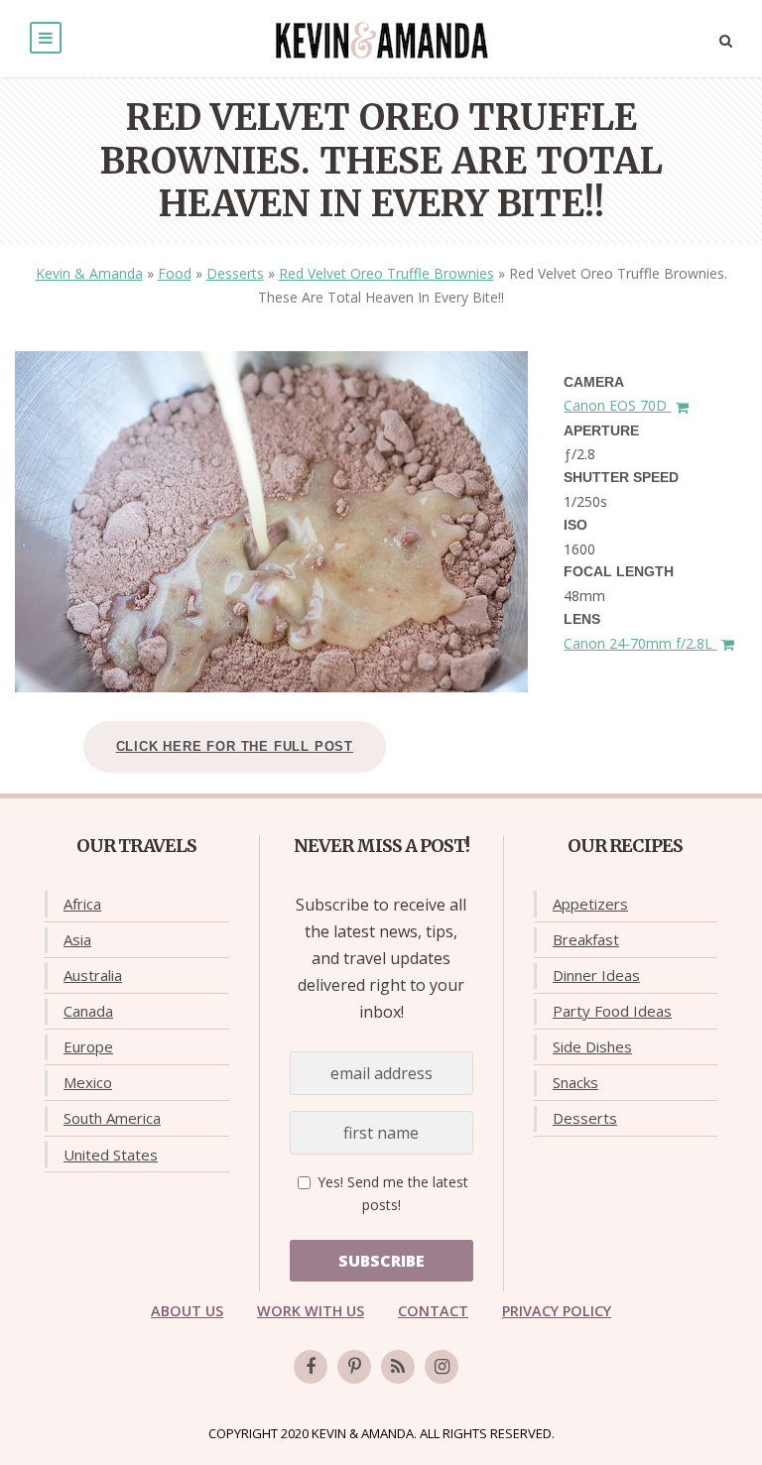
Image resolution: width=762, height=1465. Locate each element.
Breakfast (586, 939)
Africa (82, 904)
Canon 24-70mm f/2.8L (640, 643)
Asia (77, 939)
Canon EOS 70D (617, 405)
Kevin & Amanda (89, 273)
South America (112, 1118)
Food (174, 273)
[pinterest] (354, 1367)
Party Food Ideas (612, 1011)
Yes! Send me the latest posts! (391, 1193)
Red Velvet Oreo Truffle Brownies (386, 273)
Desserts (235, 273)
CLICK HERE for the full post (234, 746)
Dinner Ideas (596, 975)
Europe (88, 1046)
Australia (93, 975)
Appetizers (590, 904)
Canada (88, 1011)
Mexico (88, 1082)
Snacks (575, 1082)
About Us (187, 1310)
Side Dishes (592, 1046)
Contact (433, 1310)
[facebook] (310, 1367)
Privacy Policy (556, 1310)
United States (111, 1154)
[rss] (398, 1367)
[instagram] (441, 1367)
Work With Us (310, 1310)
